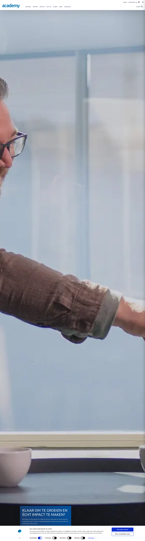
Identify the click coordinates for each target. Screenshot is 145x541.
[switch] (54, 538)
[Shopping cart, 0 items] (142, 3)
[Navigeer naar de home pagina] (11, 6)
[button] (2, 270)
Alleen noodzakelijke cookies (122, 534)
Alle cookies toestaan (122, 529)
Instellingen (91, 538)
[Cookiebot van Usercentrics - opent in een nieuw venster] (19, 538)
